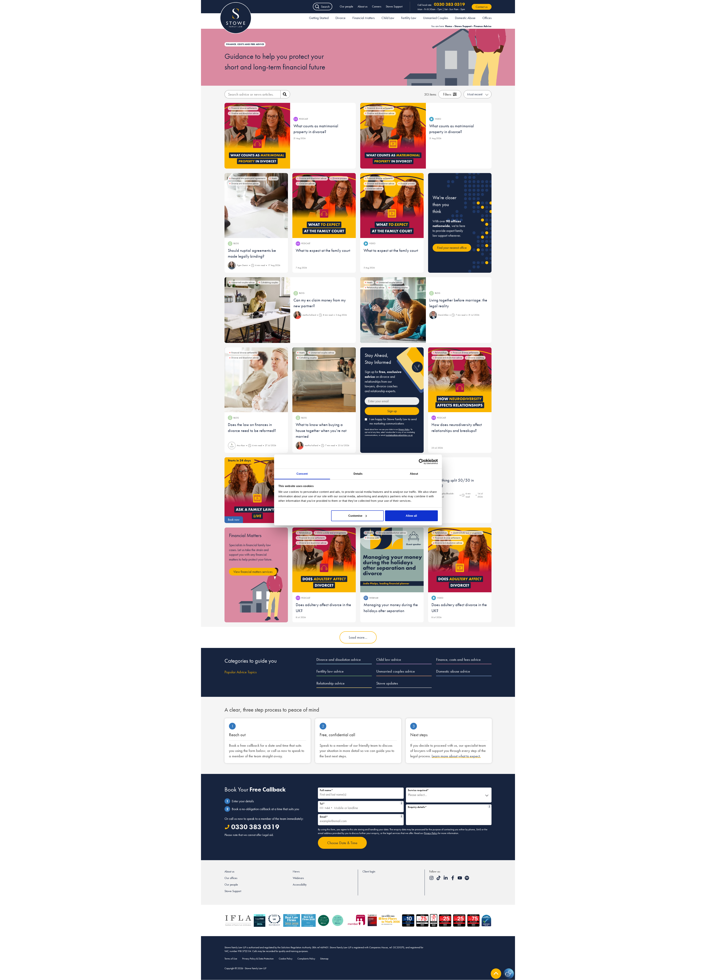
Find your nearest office (452, 247)
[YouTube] (460, 879)
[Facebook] (453, 879)
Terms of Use (230, 958)
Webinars (298, 878)
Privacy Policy (403, 429)
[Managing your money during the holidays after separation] (392, 560)
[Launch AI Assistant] (508, 973)
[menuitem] (319, 18)
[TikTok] (439, 879)
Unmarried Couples (435, 18)
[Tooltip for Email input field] (401, 816)
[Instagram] (431, 879)
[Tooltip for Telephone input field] (401, 803)
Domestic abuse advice (453, 671)
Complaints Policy (306, 958)
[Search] (285, 94)
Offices (487, 18)
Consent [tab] (302, 473)
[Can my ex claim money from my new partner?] (257, 310)
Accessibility (300, 884)
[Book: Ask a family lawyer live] (257, 490)
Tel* (360, 803)
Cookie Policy (285, 958)
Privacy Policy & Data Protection (258, 958)
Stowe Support (394, 6)
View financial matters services (252, 572)
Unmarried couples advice (395, 671)
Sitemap (324, 958)
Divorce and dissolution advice (338, 659)
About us (363, 6)
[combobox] (325, 806)
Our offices (230, 878)
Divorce (340, 18)
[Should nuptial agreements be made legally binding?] (256, 205)
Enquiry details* (447, 806)
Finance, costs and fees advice (458, 659)
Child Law (387, 18)
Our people (346, 6)
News (296, 871)
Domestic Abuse (465, 18)
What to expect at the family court (323, 250)
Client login (368, 871)
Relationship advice (330, 683)
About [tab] (414, 473)
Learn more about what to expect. (456, 756)
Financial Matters (363, 18)
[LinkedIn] (446, 879)
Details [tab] (358, 473)
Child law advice (388, 659)
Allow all (411, 515)
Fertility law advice (330, 671)
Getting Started (319, 18)
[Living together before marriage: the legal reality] (393, 310)
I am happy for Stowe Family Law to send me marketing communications (393, 421)
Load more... (358, 637)
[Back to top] (496, 973)
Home (448, 26)
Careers (376, 6)
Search (325, 6)
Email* (359, 816)
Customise (355, 515)
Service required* (418, 790)
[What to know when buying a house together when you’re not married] (324, 379)
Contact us (482, 7)
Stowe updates (387, 683)
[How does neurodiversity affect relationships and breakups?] (460, 379)
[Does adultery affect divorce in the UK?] (324, 560)
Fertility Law (408, 18)
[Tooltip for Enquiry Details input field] (489, 806)
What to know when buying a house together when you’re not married (321, 430)
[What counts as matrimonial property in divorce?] (257, 136)
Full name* (326, 790)
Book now (233, 520)
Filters (447, 94)
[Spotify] (467, 879)
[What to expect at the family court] (324, 205)
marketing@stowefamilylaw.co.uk (399, 435)
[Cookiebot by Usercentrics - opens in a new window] (421, 461)
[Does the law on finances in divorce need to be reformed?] (256, 379)
